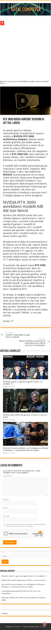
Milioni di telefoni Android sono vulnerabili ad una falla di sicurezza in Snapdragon (32, 342)
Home (4, 81)
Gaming (11, 81)
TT (12, 321)
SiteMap (5, 613)
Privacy (16, 627)
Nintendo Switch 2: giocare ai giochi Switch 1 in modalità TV (24, 576)
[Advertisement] (25, 52)
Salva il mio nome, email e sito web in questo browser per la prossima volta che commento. (26, 525)
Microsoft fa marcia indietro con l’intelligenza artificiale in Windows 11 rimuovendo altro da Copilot (25, 449)
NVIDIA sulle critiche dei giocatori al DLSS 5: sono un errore (24, 580)
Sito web (6, 516)
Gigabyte (35, 168)
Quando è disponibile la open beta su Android (18, 335)
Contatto (8, 627)
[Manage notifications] (44, 624)
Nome (6, 500)
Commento (8, 476)
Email (5, 508)
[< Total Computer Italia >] (25, 9)
